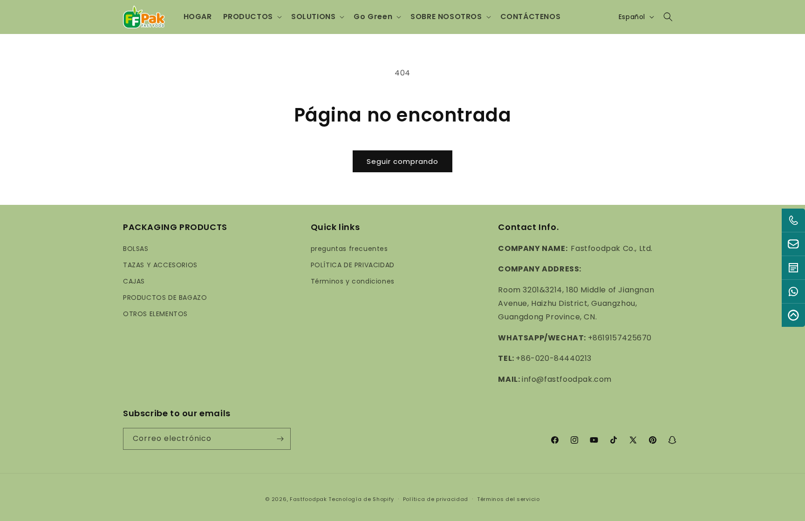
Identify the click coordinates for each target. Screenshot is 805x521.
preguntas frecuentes (349, 248)
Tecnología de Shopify (361, 499)
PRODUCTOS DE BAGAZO (165, 297)
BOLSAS (136, 248)
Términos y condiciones (353, 281)
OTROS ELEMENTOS (155, 313)
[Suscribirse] (280, 439)
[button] (252, 17)
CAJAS (134, 281)
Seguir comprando (402, 161)
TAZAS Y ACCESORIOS (160, 265)
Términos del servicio (508, 499)
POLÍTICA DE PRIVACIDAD (353, 265)
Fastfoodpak (308, 499)
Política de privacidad (435, 499)
